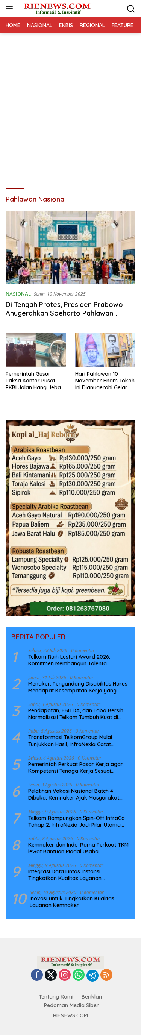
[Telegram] (92, 976)
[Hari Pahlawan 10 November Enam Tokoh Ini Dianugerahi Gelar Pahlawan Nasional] (105, 350)
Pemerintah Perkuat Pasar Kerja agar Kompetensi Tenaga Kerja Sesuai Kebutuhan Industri (75, 767)
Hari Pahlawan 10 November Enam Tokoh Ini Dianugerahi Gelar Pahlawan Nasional (105, 380)
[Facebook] (37, 975)
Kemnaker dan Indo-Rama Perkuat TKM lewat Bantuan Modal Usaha (78, 848)
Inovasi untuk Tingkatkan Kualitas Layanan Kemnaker (72, 902)
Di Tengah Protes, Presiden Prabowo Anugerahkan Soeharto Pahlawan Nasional (64, 313)
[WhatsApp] (79, 975)
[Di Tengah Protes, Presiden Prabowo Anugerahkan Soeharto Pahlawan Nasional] (70, 247)
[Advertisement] (70, 107)
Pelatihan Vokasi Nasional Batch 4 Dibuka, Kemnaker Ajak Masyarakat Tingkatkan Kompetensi (73, 794)
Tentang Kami (56, 996)
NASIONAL (18, 293)
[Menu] (11, 8)
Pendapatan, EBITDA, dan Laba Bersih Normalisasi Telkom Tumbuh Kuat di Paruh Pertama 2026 (75, 714)
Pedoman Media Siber (71, 1005)
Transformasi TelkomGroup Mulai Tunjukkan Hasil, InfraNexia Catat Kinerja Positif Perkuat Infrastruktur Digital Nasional (72, 740)
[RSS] (106, 975)
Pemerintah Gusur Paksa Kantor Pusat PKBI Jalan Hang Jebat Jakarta (34, 380)
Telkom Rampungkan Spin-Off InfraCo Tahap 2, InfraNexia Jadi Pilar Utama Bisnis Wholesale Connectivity (76, 821)
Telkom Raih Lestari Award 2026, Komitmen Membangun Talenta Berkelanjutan (69, 660)
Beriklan (92, 996)
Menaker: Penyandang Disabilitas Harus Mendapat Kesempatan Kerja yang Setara (77, 687)
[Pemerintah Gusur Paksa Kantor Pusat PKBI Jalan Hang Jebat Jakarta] (36, 350)
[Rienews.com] (56, 8)
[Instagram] (65, 975)
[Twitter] (51, 975)
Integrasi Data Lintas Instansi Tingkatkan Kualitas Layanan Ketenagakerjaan (65, 875)
